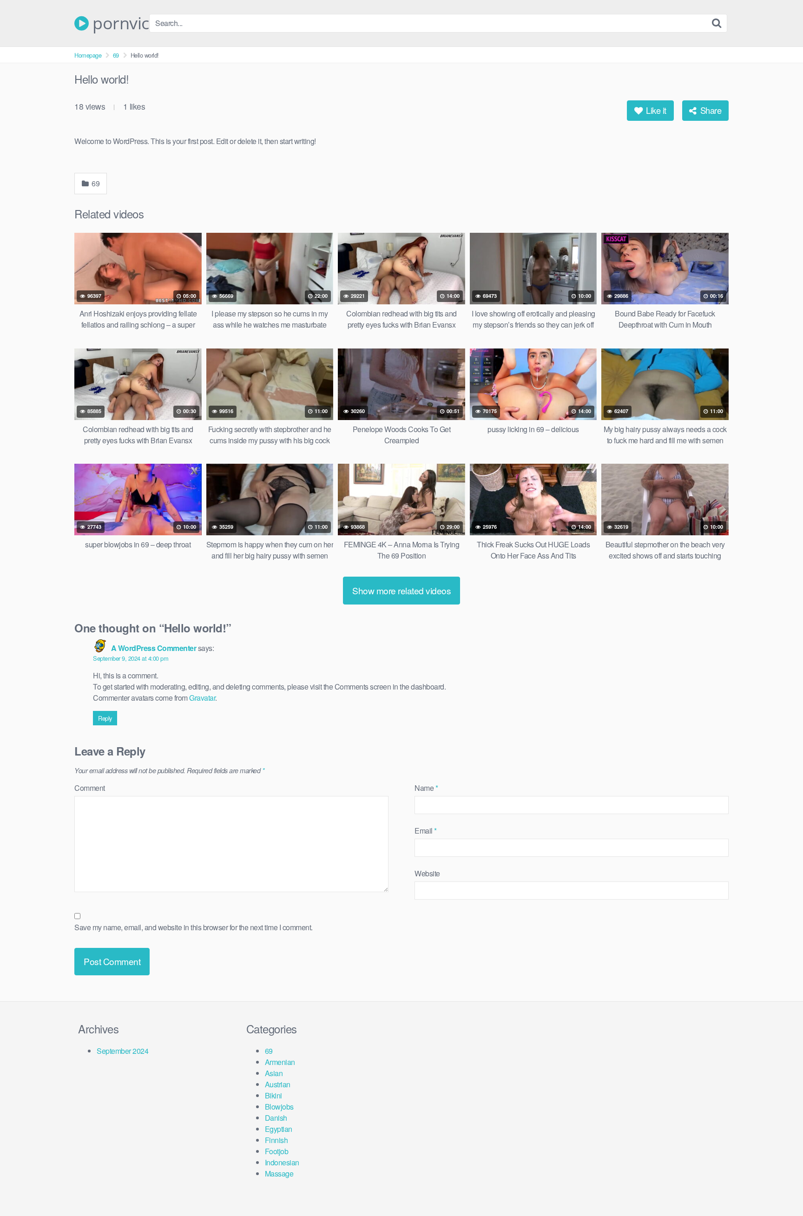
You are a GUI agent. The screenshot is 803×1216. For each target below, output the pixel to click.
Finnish (276, 1140)
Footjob (277, 1151)
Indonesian (282, 1162)
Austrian (277, 1084)
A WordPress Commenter (154, 648)
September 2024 (122, 1050)
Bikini (273, 1095)
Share (709, 110)
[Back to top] (777, 1186)
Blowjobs (279, 1106)
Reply (105, 718)
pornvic (119, 23)
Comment (89, 787)
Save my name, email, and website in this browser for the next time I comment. (193, 927)
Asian (274, 1073)
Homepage (87, 55)
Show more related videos (401, 590)
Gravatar (202, 697)
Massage (279, 1173)
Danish (276, 1117)
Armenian (280, 1062)
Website (427, 873)
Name (426, 787)
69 (116, 55)
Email (426, 830)
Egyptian (278, 1129)
